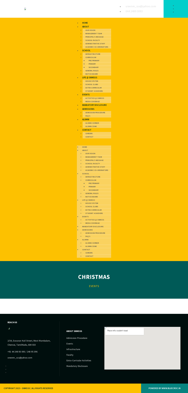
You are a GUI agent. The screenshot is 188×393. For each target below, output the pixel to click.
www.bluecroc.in (171, 388)
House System (91, 81)
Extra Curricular (93, 88)
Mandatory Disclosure (94, 105)
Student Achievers (94, 91)
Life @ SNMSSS (89, 77)
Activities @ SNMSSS (94, 98)
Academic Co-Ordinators (96, 47)
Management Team (93, 33)
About (85, 26)
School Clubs (91, 84)
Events (86, 94)
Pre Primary (94, 60)
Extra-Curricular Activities (78, 360)
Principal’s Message (94, 37)
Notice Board (91, 74)
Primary (92, 64)
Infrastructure (92, 54)
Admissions (88, 109)
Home (85, 22)
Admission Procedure (95, 112)
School (86, 50)
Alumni (85, 119)
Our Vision (90, 30)
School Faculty (92, 40)
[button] (94, 142)
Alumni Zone (91, 126)
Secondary (94, 67)
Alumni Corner (92, 123)
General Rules (91, 70)
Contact (86, 129)
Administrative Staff (95, 43)
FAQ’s (87, 116)
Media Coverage (92, 101)
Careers (89, 133)
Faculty (69, 354)
